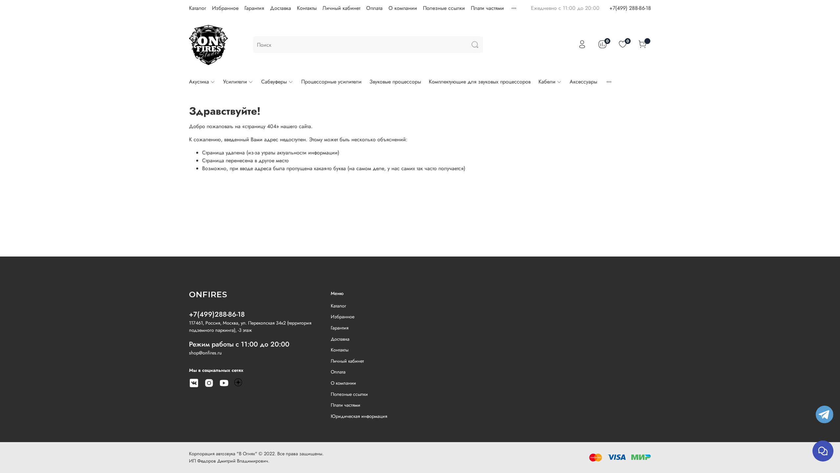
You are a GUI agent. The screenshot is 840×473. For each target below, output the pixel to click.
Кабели (547, 81)
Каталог (197, 8)
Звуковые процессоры (395, 81)
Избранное (225, 8)
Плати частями (487, 8)
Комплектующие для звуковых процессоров (480, 81)
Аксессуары (583, 81)
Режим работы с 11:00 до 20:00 (239, 344)
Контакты (307, 8)
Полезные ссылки (444, 8)
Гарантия (254, 8)
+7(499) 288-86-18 (630, 8)
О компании (402, 8)
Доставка (280, 8)
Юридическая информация (359, 416)
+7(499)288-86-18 (217, 314)
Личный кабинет (341, 8)
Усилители (235, 81)
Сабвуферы (274, 81)
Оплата (374, 8)
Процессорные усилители (331, 81)
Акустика (199, 81)
